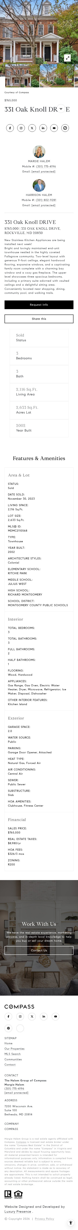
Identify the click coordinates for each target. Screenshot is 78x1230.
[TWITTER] (32, 128)
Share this (39, 319)
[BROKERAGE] (65, 128)
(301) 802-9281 (46, 200)
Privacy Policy (44, 1218)
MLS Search (13, 1054)
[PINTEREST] (8, 1028)
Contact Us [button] (39, 950)
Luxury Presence (18, 1212)
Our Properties (14, 1048)
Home (9, 1043)
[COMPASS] (20, 1028)
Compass (21, 1142)
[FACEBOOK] (10, 128)
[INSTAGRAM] (21, 128)
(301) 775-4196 (46, 166)
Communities (13, 1059)
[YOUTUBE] (54, 128)
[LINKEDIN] (43, 128)
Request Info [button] (39, 304)
